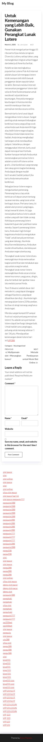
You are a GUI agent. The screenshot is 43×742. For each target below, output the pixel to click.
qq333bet (7, 622)
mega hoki (7, 612)
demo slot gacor (10, 585)
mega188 (7, 646)
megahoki (7, 598)
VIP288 (11, 340)
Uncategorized (19, 346)
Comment (10, 383)
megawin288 (9, 520)
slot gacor (7, 472)
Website (9, 429)
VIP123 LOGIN (10, 704)
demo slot (7, 591)
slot (5, 475)
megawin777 (9, 533)
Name (8, 418)
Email (25, 418)
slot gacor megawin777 (13, 499)
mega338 (7, 550)
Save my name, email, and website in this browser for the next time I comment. (21, 445)
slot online (8, 479)
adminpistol (24, 45)
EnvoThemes (26, 738)
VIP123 (6, 721)
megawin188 (9, 595)
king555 (6, 660)
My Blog (8, 3)
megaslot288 (9, 503)
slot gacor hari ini (11, 496)
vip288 (6, 639)
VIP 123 (6, 714)
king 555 (7, 670)
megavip (7, 632)
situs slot (7, 605)
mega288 (7, 567)
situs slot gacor (10, 492)
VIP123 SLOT (9, 691)
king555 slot (8, 680)
